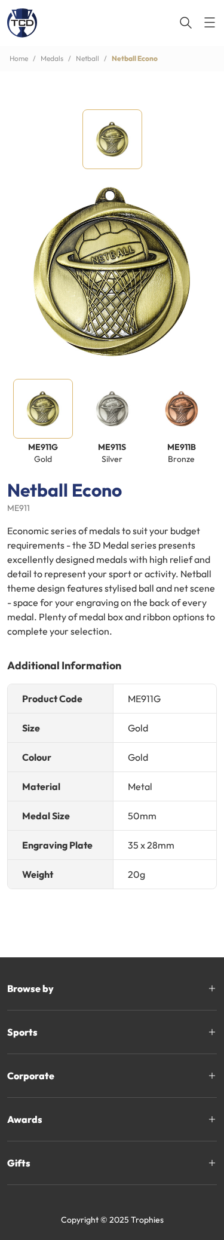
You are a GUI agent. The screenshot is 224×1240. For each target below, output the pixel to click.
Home (19, 58)
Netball (87, 58)
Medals (52, 58)
